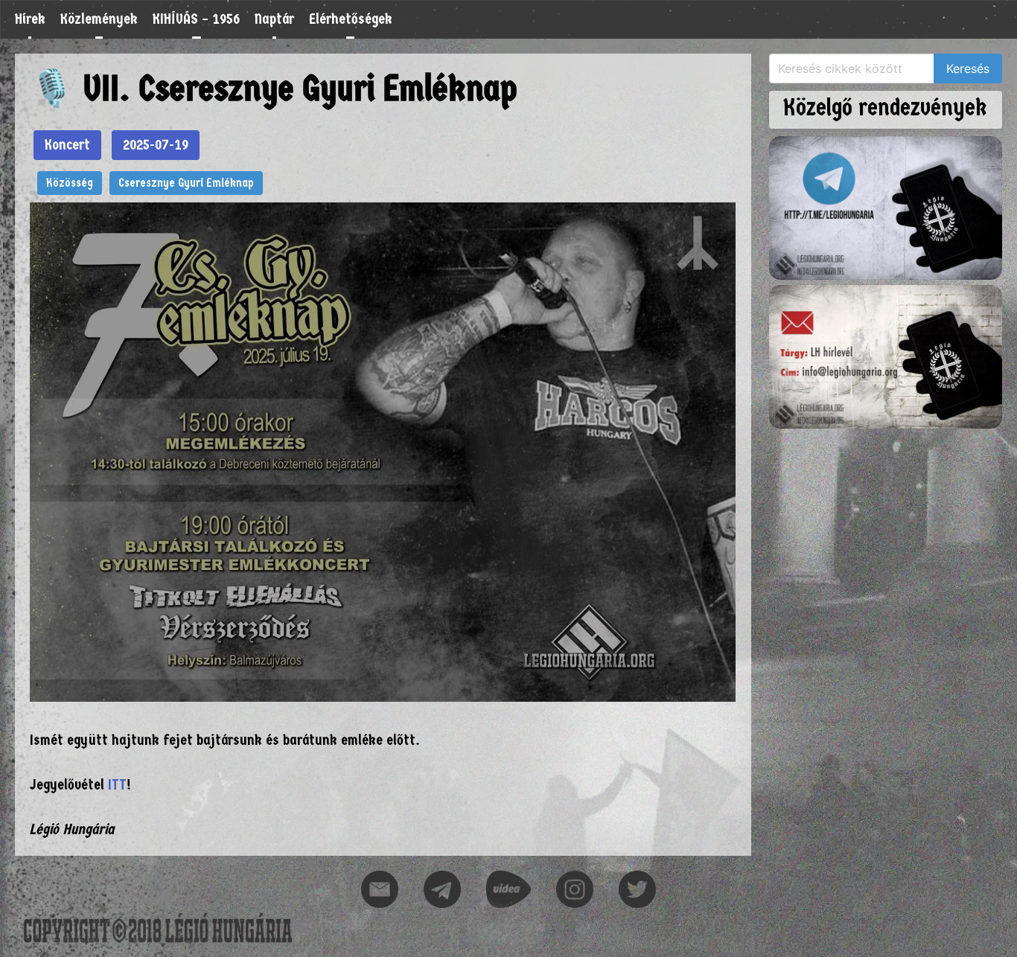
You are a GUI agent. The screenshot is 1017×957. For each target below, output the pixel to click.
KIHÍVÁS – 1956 (196, 19)
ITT (117, 784)
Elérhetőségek (350, 19)
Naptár (274, 19)
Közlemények (99, 19)
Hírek (30, 19)
